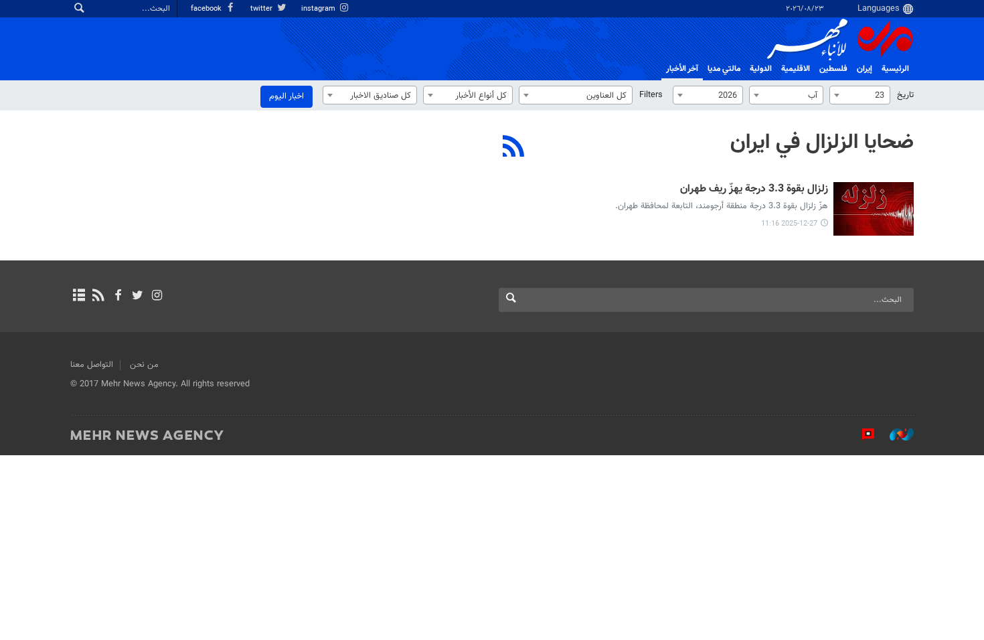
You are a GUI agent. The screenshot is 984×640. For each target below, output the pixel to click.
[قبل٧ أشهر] (873, 209)
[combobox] (859, 95)
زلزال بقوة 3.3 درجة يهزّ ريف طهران (754, 189)
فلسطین (833, 69)
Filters (651, 95)
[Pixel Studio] (861, 434)
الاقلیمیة (795, 69)
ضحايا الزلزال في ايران (822, 142)
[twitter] (137, 296)
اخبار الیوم (286, 96)
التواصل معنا (91, 365)
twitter (262, 9)
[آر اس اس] (98, 296)
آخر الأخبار (682, 69)
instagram (319, 9)
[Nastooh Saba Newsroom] (895, 434)
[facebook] (117, 296)
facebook (207, 9)
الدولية (761, 69)
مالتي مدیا (724, 69)
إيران (864, 69)
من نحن (144, 365)
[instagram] (157, 296)
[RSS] (514, 148)
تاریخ (905, 95)
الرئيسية (895, 69)
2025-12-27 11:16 (789, 224)
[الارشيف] (78, 296)
